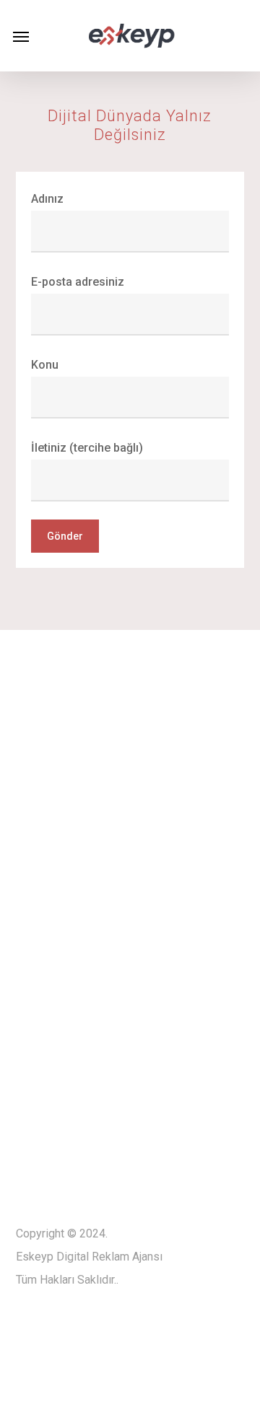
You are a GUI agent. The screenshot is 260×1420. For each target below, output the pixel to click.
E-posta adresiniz (77, 282)
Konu (44, 365)
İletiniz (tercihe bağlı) (87, 448)
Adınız (47, 199)
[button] (21, 36)
